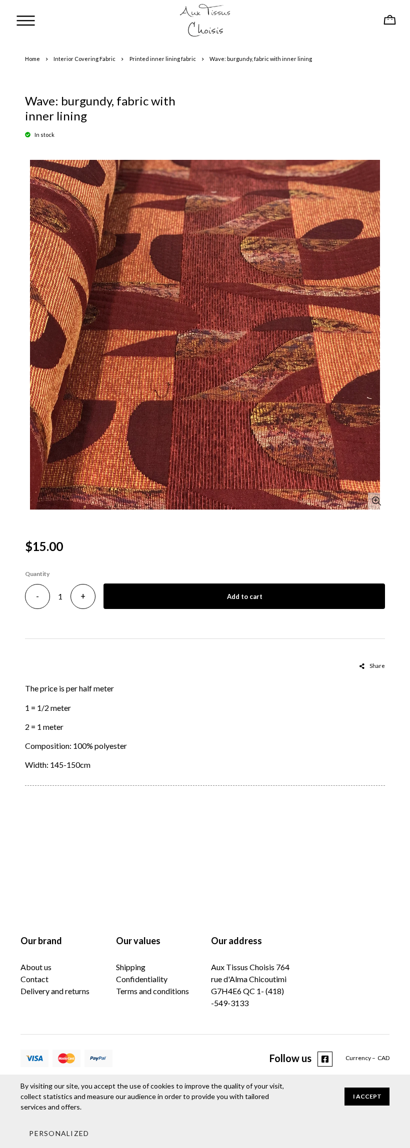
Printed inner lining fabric (163, 58)
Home (32, 58)
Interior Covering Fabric (85, 58)
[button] (58, 1133)
